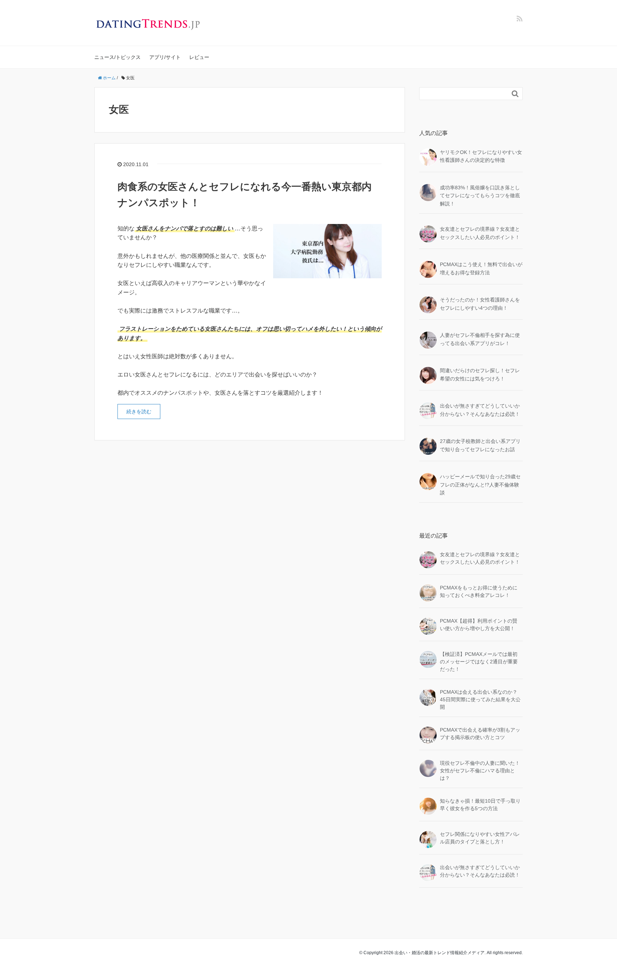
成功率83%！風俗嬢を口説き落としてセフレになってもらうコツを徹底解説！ (480, 195)
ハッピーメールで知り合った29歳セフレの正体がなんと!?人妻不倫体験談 (480, 484)
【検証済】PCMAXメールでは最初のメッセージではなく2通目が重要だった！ (479, 661)
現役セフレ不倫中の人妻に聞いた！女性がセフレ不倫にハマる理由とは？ (480, 770)
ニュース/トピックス (117, 57)
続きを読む (138, 411)
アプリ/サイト (165, 57)
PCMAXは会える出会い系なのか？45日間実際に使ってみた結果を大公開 (480, 699)
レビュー (199, 57)
